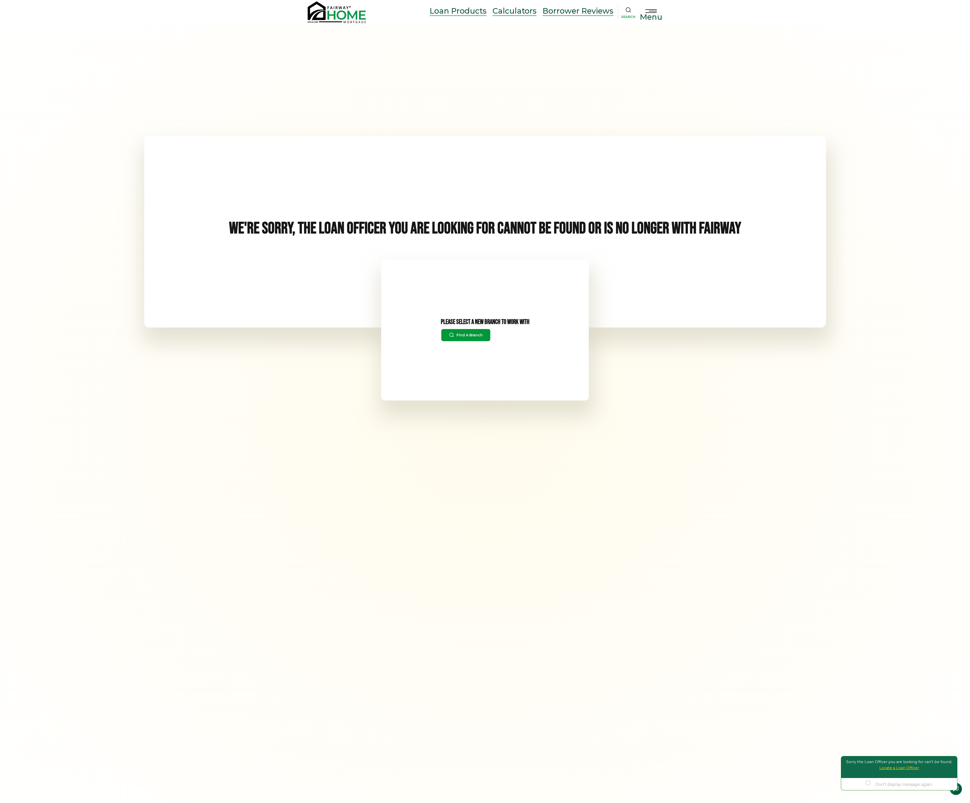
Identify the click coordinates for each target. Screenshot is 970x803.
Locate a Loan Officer (899, 768)
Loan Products (458, 11)
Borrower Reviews (578, 11)
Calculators (515, 11)
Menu (651, 17)
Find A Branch (469, 335)
